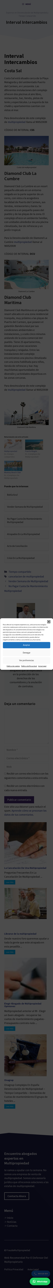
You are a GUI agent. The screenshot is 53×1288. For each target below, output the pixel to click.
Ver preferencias (26, 660)
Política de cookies (13, 666)
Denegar (26, 652)
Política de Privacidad (29, 666)
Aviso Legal (42, 666)
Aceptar (26, 645)
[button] (48, 621)
